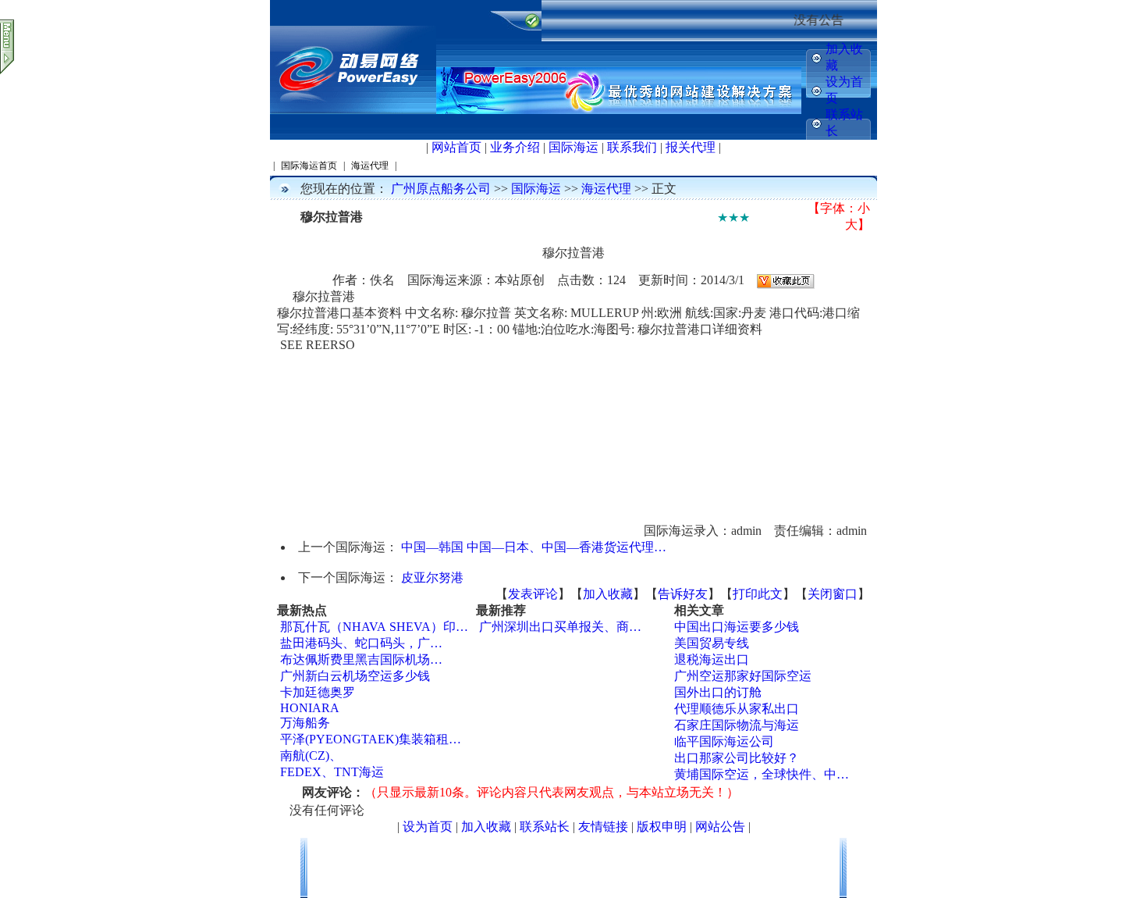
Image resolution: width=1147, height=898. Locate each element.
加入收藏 (608, 593)
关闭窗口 (833, 593)
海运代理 (606, 188)
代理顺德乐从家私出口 (736, 708)
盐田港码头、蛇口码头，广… (361, 643)
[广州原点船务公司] (353, 110)
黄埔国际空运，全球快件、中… (761, 774)
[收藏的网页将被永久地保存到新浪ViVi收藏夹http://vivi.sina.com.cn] (786, 280)
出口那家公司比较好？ (736, 757)
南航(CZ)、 (311, 755)
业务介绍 (515, 147)
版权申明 (662, 826)
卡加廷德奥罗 (317, 692)
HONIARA (309, 707)
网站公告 (720, 826)
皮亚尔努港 (432, 577)
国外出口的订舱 (718, 692)
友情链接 (603, 826)
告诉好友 (683, 593)
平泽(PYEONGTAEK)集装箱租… (370, 739)
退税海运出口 (711, 659)
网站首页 (456, 147)
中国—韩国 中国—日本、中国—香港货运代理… (533, 547)
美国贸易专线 (711, 643)
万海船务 (305, 722)
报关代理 (691, 147)
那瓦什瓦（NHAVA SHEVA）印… (374, 626)
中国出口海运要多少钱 (736, 626)
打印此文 (758, 593)
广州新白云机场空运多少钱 (355, 675)
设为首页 (428, 826)
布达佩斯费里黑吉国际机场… (361, 659)
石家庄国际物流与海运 (736, 725)
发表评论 (533, 593)
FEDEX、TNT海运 (332, 772)
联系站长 (545, 826)
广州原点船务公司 (441, 188)
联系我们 (632, 147)
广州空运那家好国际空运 (742, 675)
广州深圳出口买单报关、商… (560, 626)
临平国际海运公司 (724, 741)
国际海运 (573, 147)
